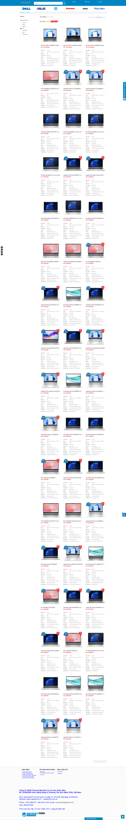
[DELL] (26, 9)
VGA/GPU (43, 63)
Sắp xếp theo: (95, 17)
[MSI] (85, 9)
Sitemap (42, 774)
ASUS (24, 26)
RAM (42, 58)
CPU (42, 52)
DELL (24, 24)
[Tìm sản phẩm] (64, 3)
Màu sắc (42, 53)
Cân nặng (43, 50)
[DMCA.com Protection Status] (40, 813)
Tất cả (24, 22)
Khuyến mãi (43, 65)
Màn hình (43, 62)
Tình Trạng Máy (44, 55)
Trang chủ (22, 12)
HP (23, 28)
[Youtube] (2, 254)
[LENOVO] (70, 9)
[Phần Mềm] (99, 9)
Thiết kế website (61, 818)
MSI (23, 32)
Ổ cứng (42, 60)
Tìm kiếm (28, 12)
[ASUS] (41, 9)
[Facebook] (2, 247)
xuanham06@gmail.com (64, 802)
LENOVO (25, 30)
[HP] (56, 9)
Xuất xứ (42, 57)
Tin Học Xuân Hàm (64, 818)
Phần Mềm (25, 34)
